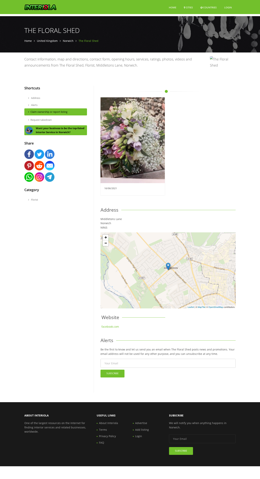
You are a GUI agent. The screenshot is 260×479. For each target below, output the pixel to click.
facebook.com (110, 326)
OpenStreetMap (215, 306)
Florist (34, 199)
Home (172, 7)
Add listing (142, 429)
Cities (189, 7)
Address (35, 98)
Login (228, 7)
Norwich (68, 41)
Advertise (141, 423)
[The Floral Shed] (168, 266)
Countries (210, 7)
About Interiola (108, 423)
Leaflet (191, 306)
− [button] (105, 243)
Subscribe (112, 373)
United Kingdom (47, 41)
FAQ (101, 442)
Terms (103, 429)
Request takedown (41, 120)
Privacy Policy (107, 436)
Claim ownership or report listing (48, 112)
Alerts (33, 105)
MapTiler (202, 306)
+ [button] (105, 237)
